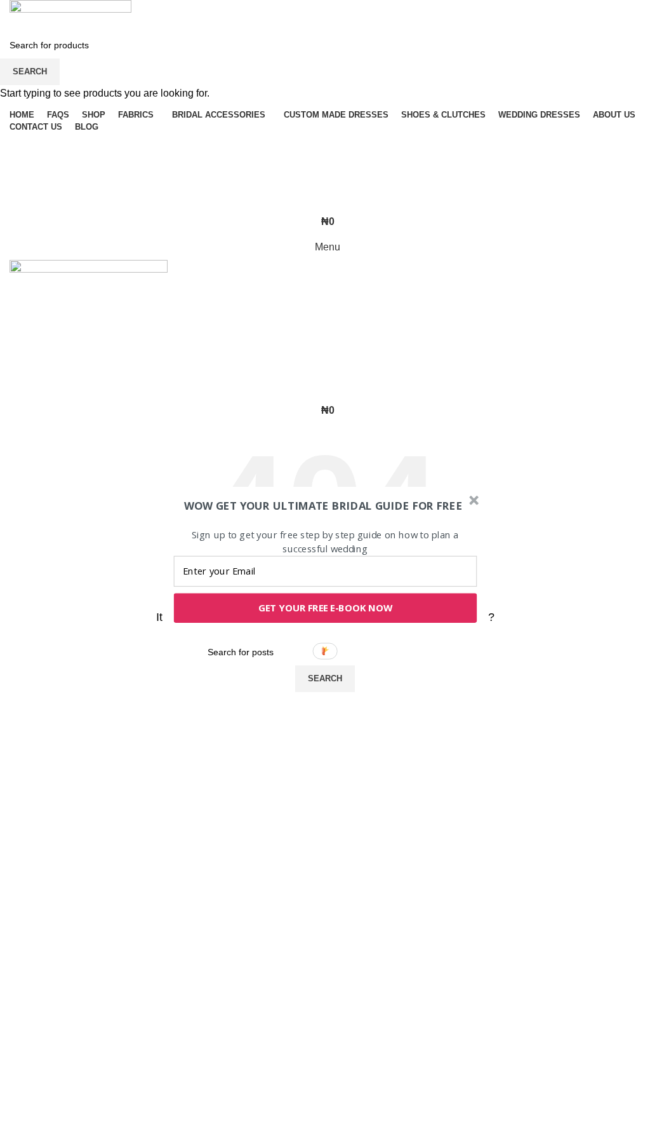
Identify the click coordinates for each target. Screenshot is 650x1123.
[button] (323, 506)
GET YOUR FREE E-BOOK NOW (325, 607)
